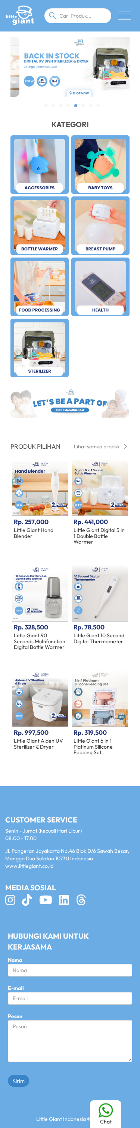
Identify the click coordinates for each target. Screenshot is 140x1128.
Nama (15, 960)
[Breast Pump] (100, 225)
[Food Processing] (39, 287)
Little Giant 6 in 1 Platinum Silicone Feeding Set (93, 746)
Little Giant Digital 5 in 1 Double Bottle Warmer (99, 536)
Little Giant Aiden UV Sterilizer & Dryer (38, 743)
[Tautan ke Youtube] (48, 902)
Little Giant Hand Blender (33, 533)
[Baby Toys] (100, 164)
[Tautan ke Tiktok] (30, 902)
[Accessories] (39, 164)
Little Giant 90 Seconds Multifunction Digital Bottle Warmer (39, 641)
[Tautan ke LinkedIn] (67, 902)
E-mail (16, 988)
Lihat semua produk (97, 446)
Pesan (15, 1016)
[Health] (100, 287)
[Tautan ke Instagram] (13, 902)
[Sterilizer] (39, 348)
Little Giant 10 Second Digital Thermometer (99, 638)
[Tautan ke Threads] (84, 902)
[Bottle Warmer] (39, 225)
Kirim (18, 1080)
